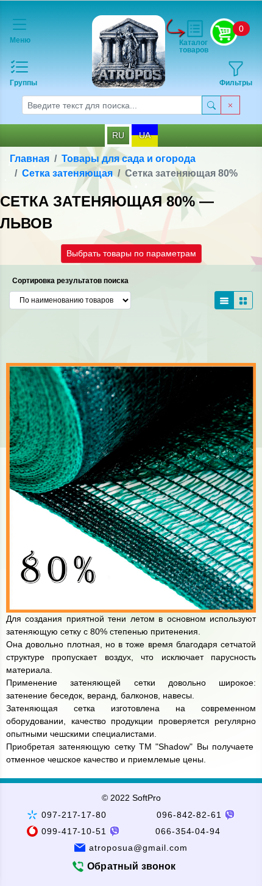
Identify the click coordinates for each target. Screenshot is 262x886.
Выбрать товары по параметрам (131, 253)
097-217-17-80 (74, 815)
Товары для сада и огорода (129, 158)
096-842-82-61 (189, 815)
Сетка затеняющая (67, 173)
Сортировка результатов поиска (70, 280)
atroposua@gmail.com (138, 848)
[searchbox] (112, 105)
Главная (29, 158)
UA (144, 135)
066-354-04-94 (188, 831)
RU (118, 135)
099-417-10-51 (74, 831)
